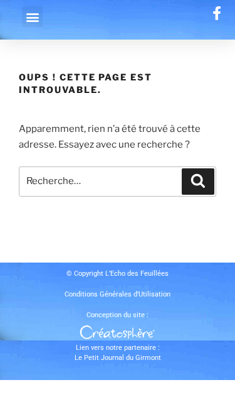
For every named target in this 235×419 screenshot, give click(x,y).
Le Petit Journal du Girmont (118, 358)
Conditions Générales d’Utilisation (117, 294)
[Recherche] (198, 181)
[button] (32, 16)
